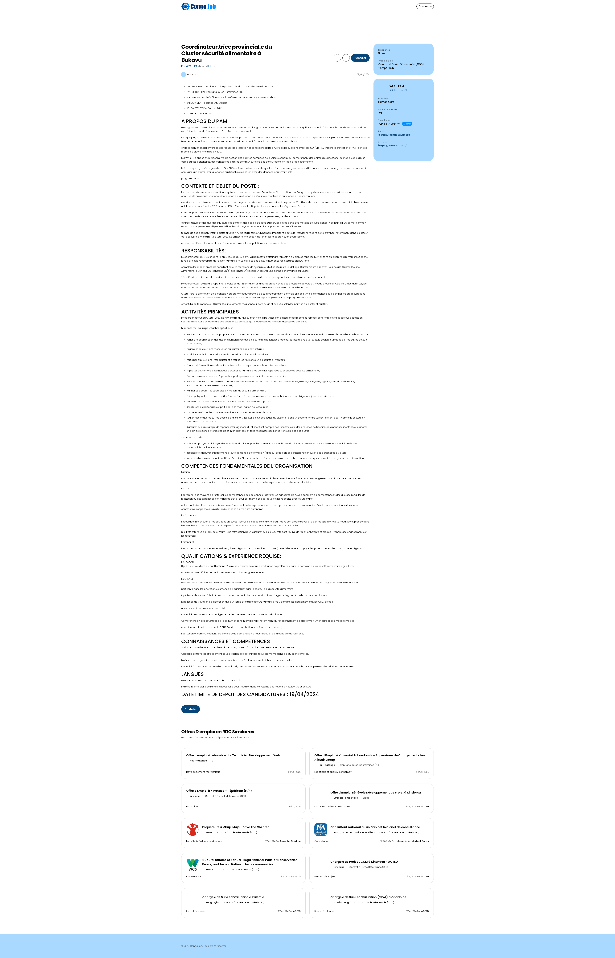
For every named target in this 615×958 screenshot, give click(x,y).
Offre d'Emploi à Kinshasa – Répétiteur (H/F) (219, 791)
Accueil (260, 6)
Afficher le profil (398, 90)
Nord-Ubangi (341, 902)
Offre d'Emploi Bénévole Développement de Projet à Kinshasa (375, 792)
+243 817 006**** (394, 124)
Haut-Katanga (198, 760)
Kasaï (208, 832)
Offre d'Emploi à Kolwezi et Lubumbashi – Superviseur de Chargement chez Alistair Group (369, 757)
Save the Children (290, 841)
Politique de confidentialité (362, 14)
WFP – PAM (193, 66)
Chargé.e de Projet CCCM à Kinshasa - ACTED (364, 862)
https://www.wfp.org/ (392, 145)
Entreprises (319, 6)
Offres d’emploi (281, 6)
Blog (335, 6)
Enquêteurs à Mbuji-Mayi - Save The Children (235, 827)
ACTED (425, 806)
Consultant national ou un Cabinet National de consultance (375, 827)
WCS (298, 876)
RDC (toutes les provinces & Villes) (354, 832)
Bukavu (211, 66)
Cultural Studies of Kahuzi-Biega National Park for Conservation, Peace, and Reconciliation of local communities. (250, 862)
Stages (301, 6)
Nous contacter (355, 8)
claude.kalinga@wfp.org (394, 135)
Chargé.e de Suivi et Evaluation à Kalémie (233, 897)
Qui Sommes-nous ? (358, 2)
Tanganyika (212, 902)
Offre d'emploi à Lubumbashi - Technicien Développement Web (233, 755)
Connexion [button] (425, 6)
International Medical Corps (412, 841)
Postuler (360, 58)
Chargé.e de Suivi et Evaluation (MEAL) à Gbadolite (368, 897)
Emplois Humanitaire (345, 797)
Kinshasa (194, 796)
